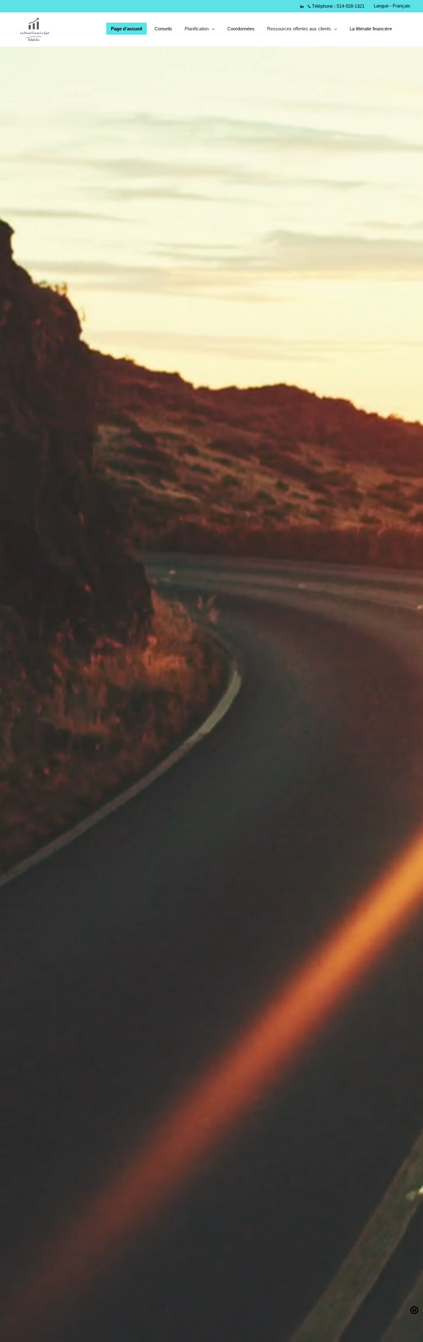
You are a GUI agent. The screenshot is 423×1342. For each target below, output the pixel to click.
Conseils (163, 28)
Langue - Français (392, 5)
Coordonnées (241, 28)
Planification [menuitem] (196, 30)
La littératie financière (371, 28)
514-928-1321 (350, 6)
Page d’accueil (126, 28)
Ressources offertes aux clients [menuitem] (299, 30)
